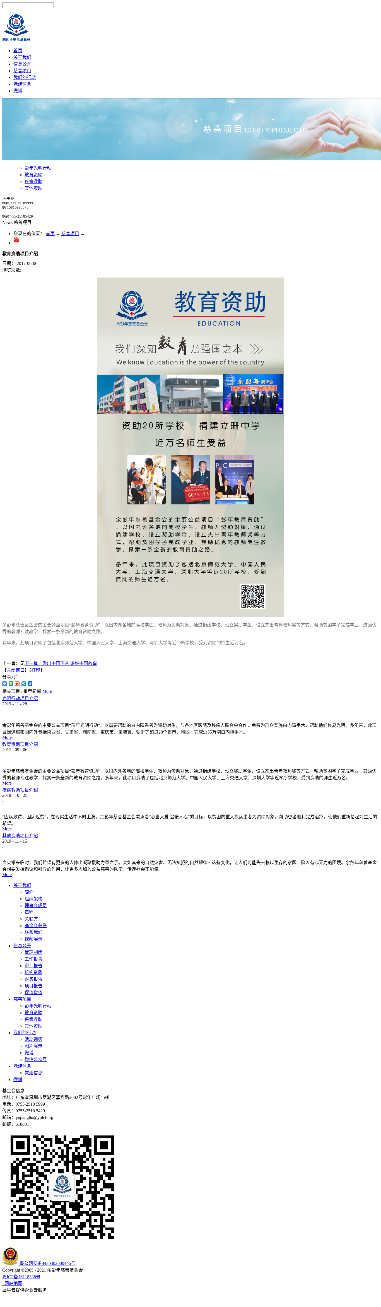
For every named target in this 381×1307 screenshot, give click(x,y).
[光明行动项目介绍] (2, 693)
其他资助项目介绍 (20, 835)
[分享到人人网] (30, 683)
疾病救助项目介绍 (20, 790)
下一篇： (61, 663)
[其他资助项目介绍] (2, 830)
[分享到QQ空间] (11, 683)
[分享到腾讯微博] (23, 683)
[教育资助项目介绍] (2, 739)
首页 (17, 50)
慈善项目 (70, 233)
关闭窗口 (16, 670)
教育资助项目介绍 (20, 744)
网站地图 (12, 1283)
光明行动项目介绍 (20, 698)
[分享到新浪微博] (17, 683)
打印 (35, 670)
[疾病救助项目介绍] (2, 784)
